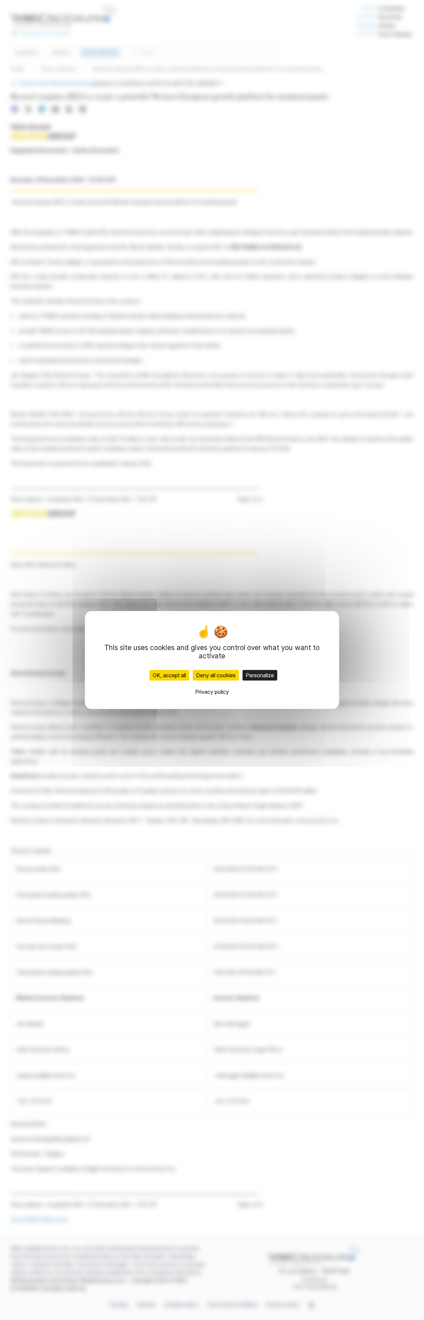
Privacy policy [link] (212, 691)
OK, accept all (169, 675)
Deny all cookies (216, 675)
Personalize (260, 675)
